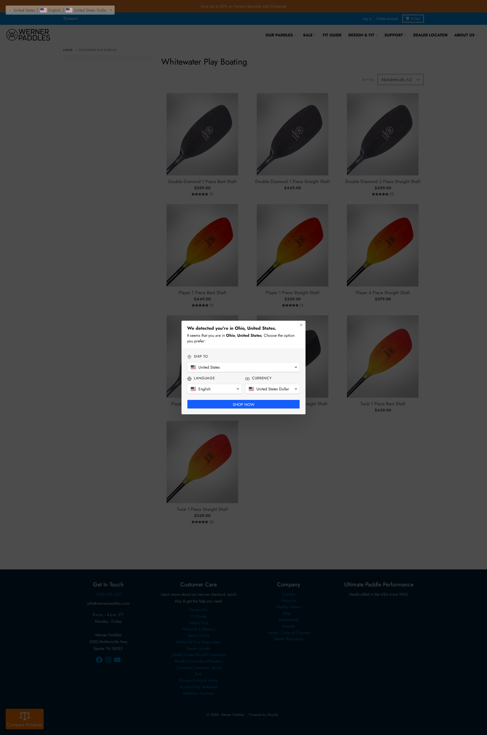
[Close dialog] (301, 325)
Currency (261, 378)
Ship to (201, 356)
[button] (60, 10)
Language (204, 378)
